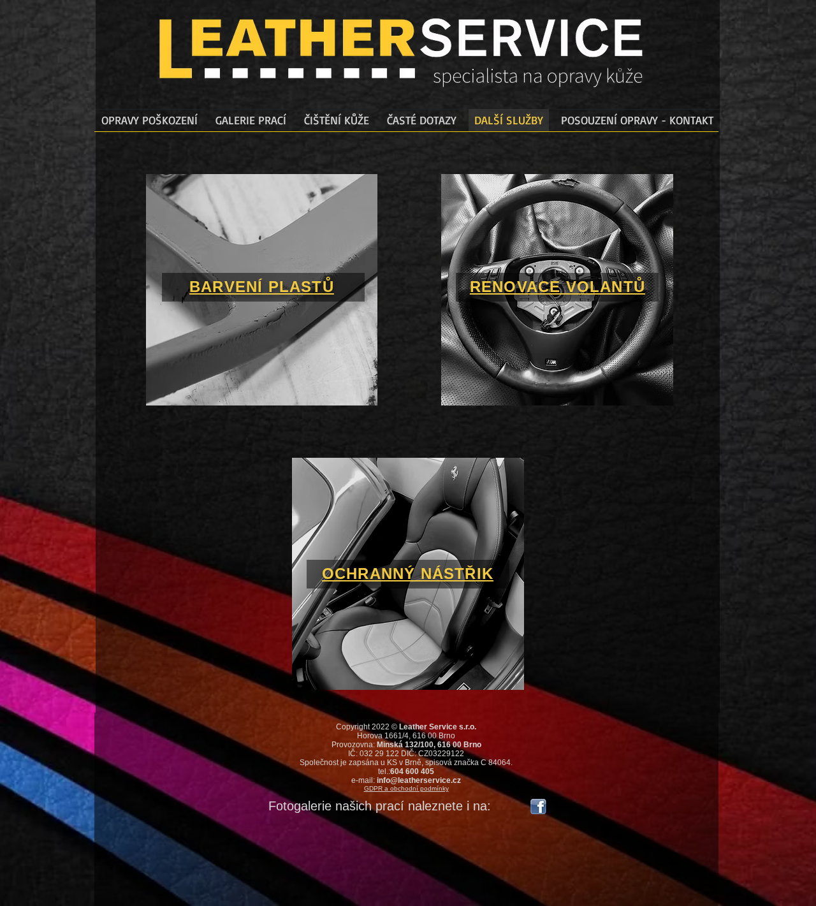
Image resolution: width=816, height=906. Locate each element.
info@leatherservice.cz (419, 780)
